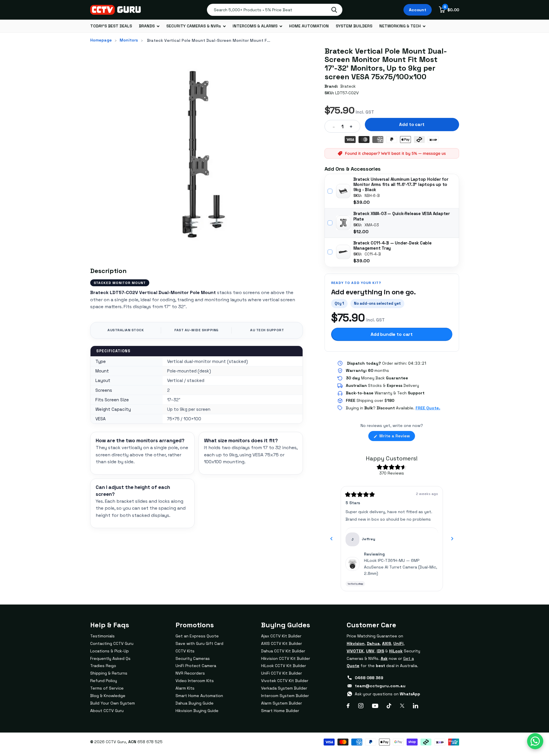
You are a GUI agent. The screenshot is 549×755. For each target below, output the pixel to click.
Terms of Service (107, 688)
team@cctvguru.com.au (380, 685)
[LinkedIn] (415, 705)
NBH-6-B (372, 195)
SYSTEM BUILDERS (354, 26)
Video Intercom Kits (195, 680)
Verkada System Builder (284, 688)
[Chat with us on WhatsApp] (535, 741)
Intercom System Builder (285, 695)
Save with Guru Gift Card (199, 643)
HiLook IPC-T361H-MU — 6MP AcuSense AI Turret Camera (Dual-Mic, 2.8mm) (400, 567)
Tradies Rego (103, 665)
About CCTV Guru (107, 710)
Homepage (101, 40)
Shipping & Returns (108, 673)
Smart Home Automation (199, 695)
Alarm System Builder (281, 703)
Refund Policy (103, 680)
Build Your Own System (112, 703)
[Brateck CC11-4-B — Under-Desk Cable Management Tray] (343, 252)
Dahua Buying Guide (195, 703)
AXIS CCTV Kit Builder (281, 643)
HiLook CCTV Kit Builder (283, 665)
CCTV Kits (185, 651)
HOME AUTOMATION (309, 26)
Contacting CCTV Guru (111, 643)
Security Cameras (193, 658)
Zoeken (334, 10)
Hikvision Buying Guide (197, 710)
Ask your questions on (387, 693)
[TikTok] (389, 705)
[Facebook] (348, 705)
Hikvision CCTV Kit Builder (285, 658)
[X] (402, 706)
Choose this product (330, 191)
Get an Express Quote (197, 636)
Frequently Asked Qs (110, 658)
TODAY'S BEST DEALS (111, 26)
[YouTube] (375, 706)
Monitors (129, 40)
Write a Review (396, 437)
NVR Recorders (190, 673)
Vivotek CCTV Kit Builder (284, 680)
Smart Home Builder (280, 710)
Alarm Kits (185, 688)
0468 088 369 (369, 677)
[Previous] (331, 539)
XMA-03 (372, 225)
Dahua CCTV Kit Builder (283, 651)
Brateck (348, 86)
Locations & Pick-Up (109, 651)
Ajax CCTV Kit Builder (281, 636)
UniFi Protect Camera (196, 665)
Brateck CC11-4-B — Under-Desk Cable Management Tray (392, 245)
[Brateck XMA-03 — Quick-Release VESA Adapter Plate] (343, 223)
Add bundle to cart (392, 334)
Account (417, 9)
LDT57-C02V (347, 92)
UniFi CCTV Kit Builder (281, 673)
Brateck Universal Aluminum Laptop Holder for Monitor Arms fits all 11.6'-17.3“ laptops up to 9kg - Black (400, 184)
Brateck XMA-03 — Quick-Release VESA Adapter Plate (401, 216)
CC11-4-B (373, 254)
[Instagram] (360, 705)
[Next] (452, 539)
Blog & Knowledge (107, 695)
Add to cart (411, 124)
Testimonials (102, 636)
